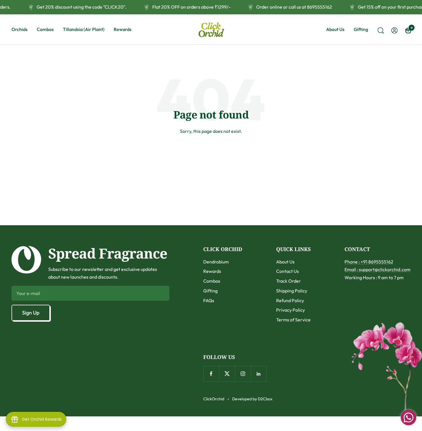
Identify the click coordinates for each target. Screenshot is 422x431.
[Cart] (408, 29)
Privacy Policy (290, 310)
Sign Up (30, 312)
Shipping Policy (291, 291)
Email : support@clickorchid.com (377, 269)
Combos (45, 29)
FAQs (208, 300)
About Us (335, 29)
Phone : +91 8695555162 (368, 262)
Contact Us (287, 271)
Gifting (361, 29)
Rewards (122, 29)
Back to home (211, 152)
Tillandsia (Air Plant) (83, 29)
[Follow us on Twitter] (227, 374)
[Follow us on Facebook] (211, 374)
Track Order (288, 281)
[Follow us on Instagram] (243, 374)
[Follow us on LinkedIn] (258, 374)
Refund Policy (290, 300)
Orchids (19, 29)
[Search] (379, 29)
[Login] (393, 29)
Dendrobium (216, 262)
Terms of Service (293, 320)
